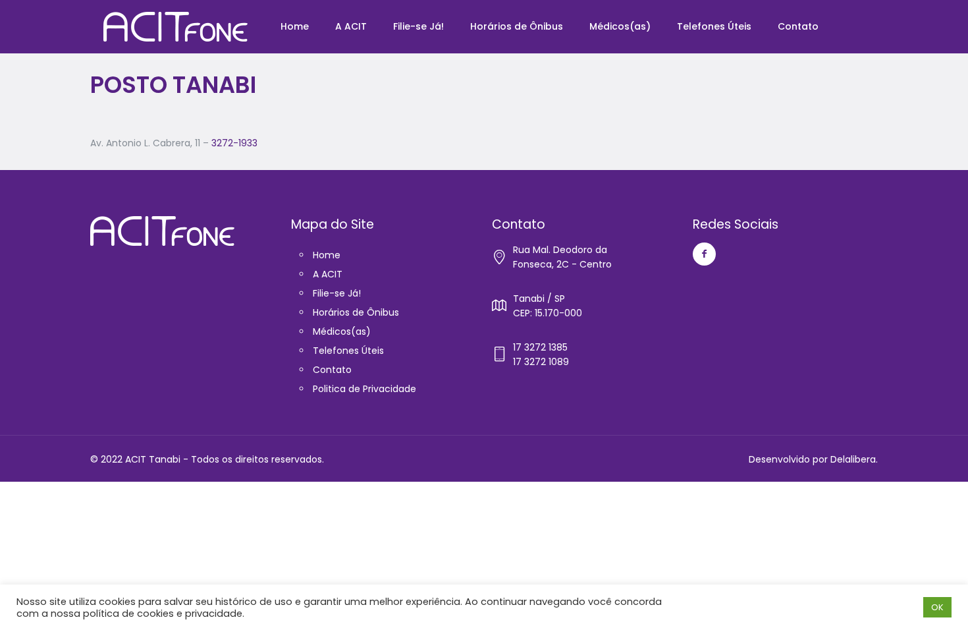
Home (326, 255)
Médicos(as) (342, 331)
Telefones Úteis (348, 350)
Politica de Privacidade (364, 388)
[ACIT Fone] (175, 26)
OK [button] (937, 607)
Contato (332, 369)
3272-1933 (234, 143)
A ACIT (327, 274)
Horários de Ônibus (356, 312)
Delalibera (853, 459)
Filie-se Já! (337, 293)
